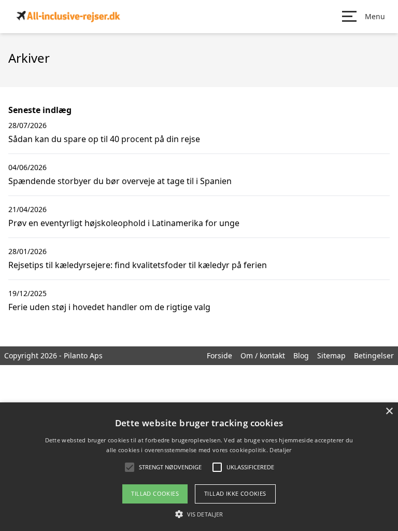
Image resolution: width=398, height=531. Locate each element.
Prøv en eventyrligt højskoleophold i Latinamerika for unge (123, 223)
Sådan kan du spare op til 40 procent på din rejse (104, 139)
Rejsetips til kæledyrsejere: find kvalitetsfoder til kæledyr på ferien (137, 265)
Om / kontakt (262, 355)
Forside (219, 355)
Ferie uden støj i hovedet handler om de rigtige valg (109, 307)
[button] (199, 514)
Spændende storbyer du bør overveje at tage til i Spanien (120, 181)
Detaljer (280, 450)
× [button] (389, 411)
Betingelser (374, 355)
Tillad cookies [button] (155, 493)
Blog (301, 355)
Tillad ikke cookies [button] (235, 493)
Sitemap (331, 355)
